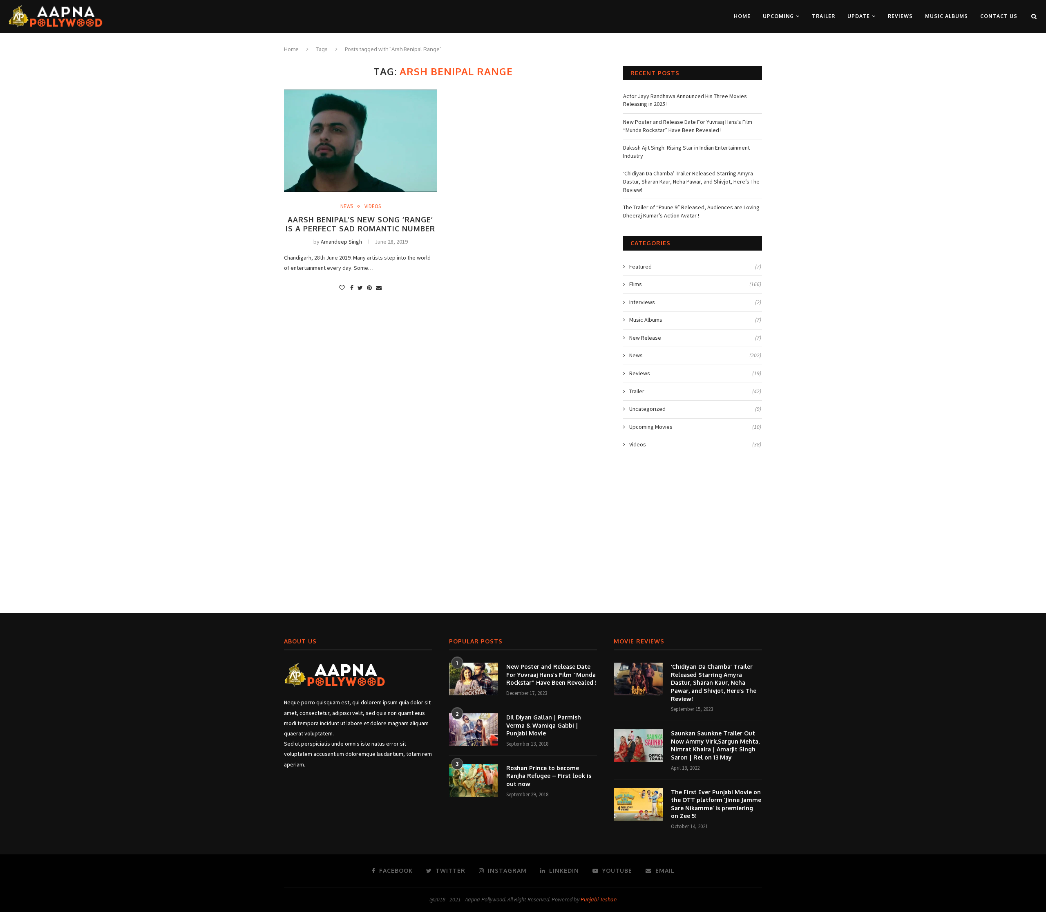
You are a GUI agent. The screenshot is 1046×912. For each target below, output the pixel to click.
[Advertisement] (523, 535)
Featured (695, 266)
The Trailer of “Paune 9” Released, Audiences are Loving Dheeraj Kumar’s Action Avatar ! (691, 211)
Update (858, 16)
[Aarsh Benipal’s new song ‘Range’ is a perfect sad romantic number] (360, 141)
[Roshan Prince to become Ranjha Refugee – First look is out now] (473, 780)
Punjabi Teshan (599, 899)
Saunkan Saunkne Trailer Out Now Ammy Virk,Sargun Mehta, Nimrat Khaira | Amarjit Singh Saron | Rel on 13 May (715, 745)
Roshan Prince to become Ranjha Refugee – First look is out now (548, 775)
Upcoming (778, 16)
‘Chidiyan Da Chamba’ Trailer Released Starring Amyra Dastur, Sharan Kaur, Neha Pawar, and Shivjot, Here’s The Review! (691, 181)
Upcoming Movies (695, 426)
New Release (695, 337)
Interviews (695, 302)
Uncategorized (695, 408)
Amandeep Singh (341, 241)
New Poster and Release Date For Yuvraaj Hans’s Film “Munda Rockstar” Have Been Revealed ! (687, 126)
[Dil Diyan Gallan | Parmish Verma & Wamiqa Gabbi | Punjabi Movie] (473, 729)
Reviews (900, 16)
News (346, 206)
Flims (695, 284)
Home (742, 16)
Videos (372, 206)
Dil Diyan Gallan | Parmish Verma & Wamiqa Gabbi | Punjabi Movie (543, 725)
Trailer (823, 16)
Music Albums (946, 16)
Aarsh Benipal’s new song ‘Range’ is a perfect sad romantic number (360, 224)
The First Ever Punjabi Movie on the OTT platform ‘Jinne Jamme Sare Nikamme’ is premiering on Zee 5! (716, 804)
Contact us (998, 16)
